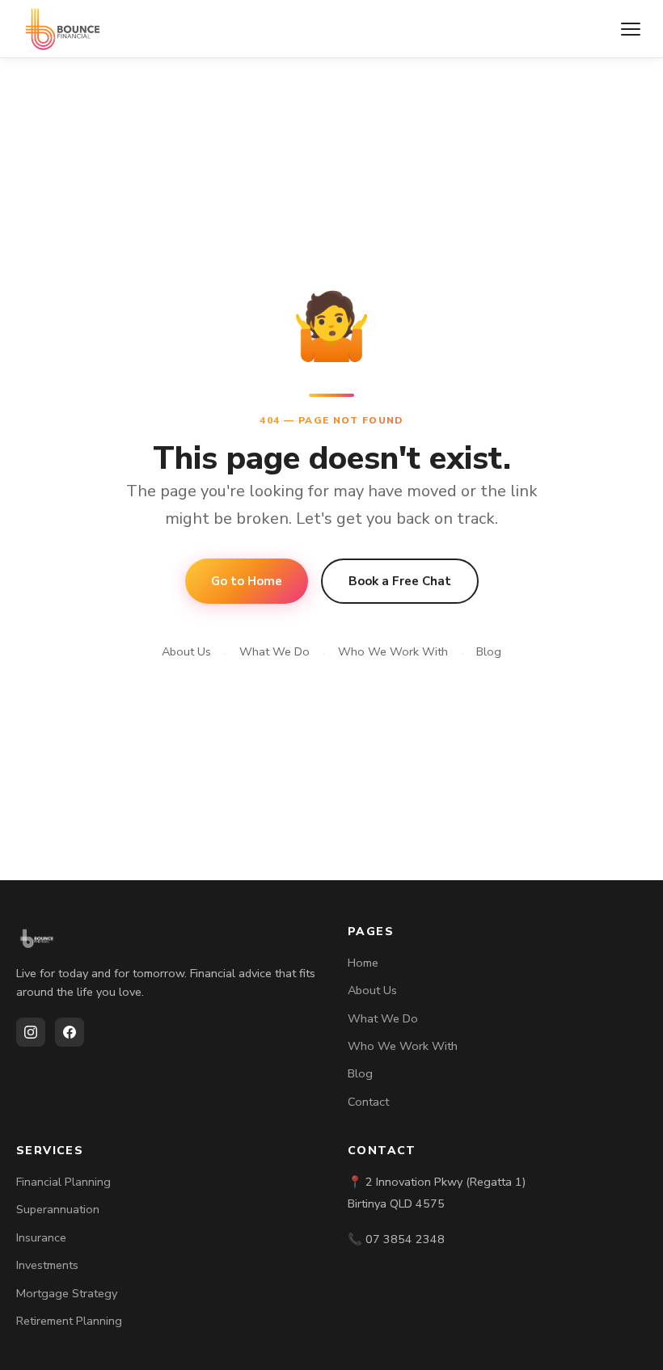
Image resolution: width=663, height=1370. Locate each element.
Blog (488, 651)
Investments (47, 1265)
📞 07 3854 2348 (396, 1239)
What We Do (274, 651)
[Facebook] (69, 1032)
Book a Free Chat (399, 581)
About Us (186, 651)
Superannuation (57, 1209)
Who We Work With (393, 651)
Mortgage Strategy (66, 1293)
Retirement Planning (69, 1321)
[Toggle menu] (630, 29)
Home (363, 963)
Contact (368, 1102)
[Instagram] (30, 1032)
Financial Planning (63, 1182)
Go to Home (246, 581)
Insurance (41, 1237)
